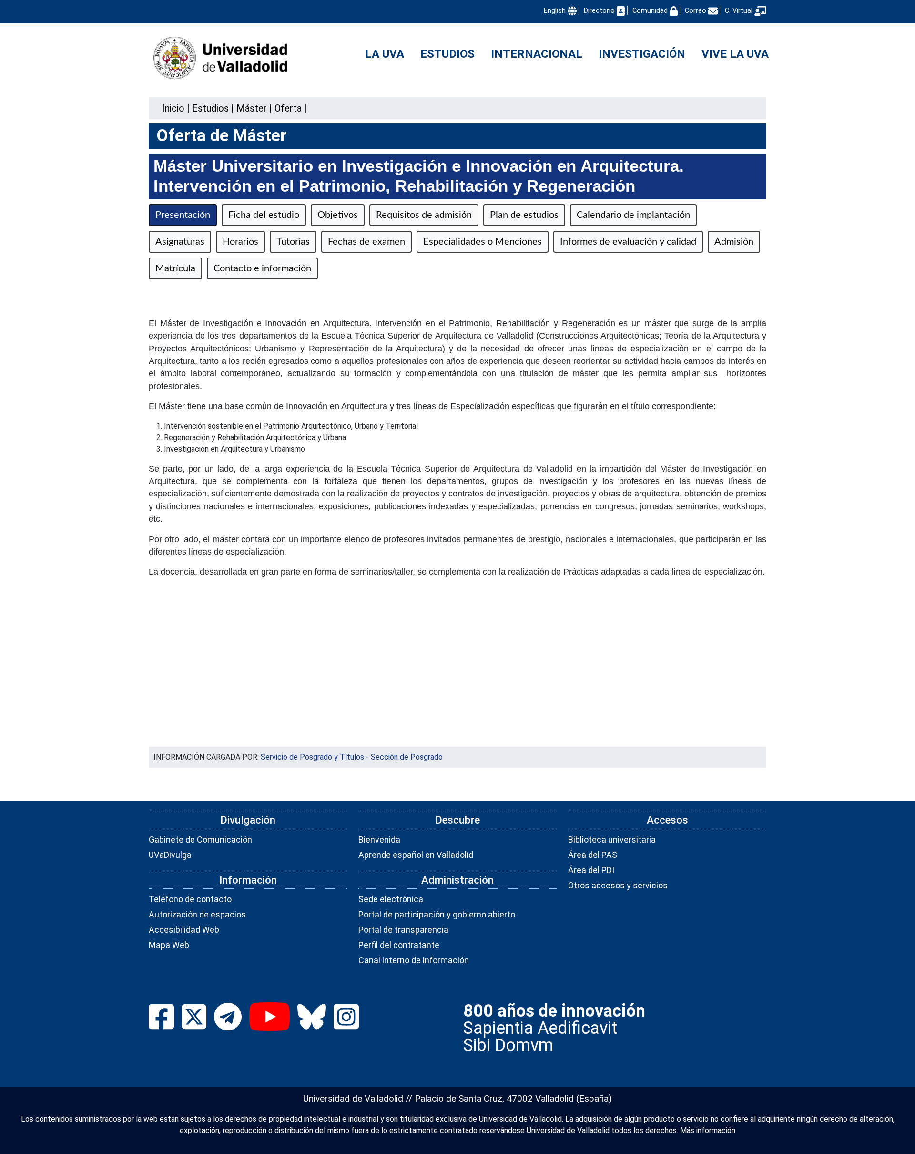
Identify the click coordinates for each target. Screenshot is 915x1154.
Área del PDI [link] (591, 870)
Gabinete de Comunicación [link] (200, 840)
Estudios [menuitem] (447, 54)
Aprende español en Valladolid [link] (415, 855)
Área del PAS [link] (592, 855)
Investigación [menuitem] (642, 54)
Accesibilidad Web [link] (184, 930)
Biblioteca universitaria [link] (612, 840)
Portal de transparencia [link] (403, 930)
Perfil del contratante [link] (398, 945)
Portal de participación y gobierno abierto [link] (436, 914)
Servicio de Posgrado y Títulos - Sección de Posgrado (352, 757)
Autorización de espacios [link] (197, 914)
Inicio (173, 108)
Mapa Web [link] (169, 945)
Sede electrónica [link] (390, 899)
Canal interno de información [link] (413, 960)
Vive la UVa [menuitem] (735, 54)
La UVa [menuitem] (384, 54)
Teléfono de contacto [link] (190, 899)
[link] (210, 108)
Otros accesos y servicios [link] (618, 885)
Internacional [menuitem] (536, 54)
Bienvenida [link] (379, 840)
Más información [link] (707, 1130)
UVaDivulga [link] (170, 855)
